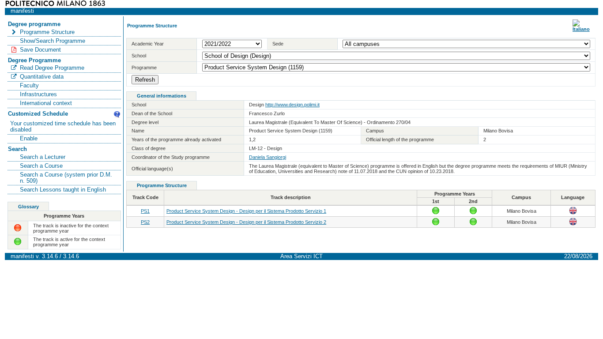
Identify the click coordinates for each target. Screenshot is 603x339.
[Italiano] (581, 29)
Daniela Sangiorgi (267, 157)
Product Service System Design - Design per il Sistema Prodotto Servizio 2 (246, 222)
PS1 (145, 211)
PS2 (145, 222)
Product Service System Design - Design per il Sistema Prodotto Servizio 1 (246, 211)
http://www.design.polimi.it (292, 104)
